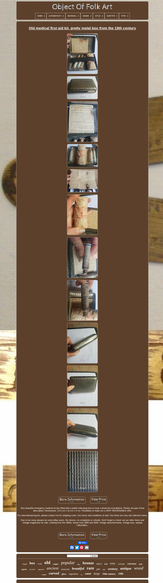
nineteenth (65, 569)
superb (24, 569)
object (99, 563)
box (32, 563)
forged (25, 564)
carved (54, 573)
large (97, 573)
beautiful (78, 568)
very (112, 563)
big (81, 574)
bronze (88, 563)
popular (68, 562)
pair (98, 569)
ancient (53, 568)
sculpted (44, 574)
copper (56, 564)
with (140, 564)
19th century (109, 574)
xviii (40, 563)
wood (138, 568)
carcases (131, 563)
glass (64, 574)
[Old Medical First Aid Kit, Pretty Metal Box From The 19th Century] (82, 54)
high (104, 569)
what (78, 564)
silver (32, 569)
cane (88, 573)
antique (125, 568)
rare (90, 568)
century (113, 568)
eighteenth (41, 569)
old (47, 562)
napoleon (73, 574)
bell (105, 564)
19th (120, 573)
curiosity (121, 564)
